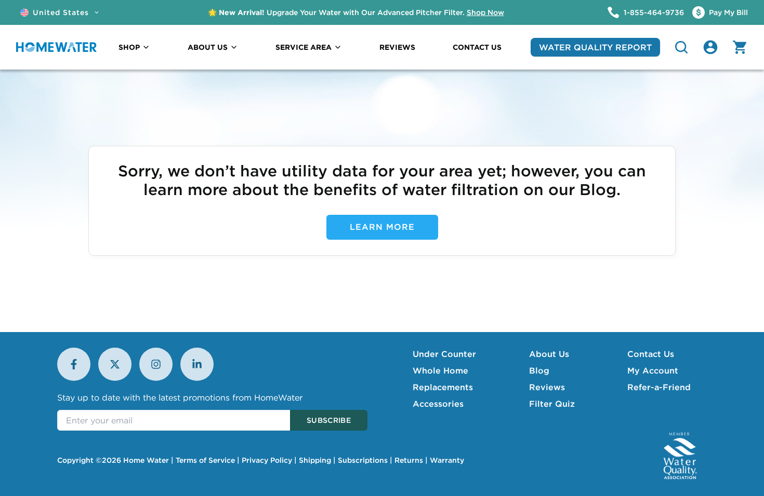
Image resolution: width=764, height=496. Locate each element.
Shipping (315, 460)
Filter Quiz (552, 403)
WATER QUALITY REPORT (595, 47)
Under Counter (444, 354)
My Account (652, 370)
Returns (408, 460)
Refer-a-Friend (659, 387)
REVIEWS (397, 47)
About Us (549, 354)
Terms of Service (205, 460)
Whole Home (440, 370)
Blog (539, 370)
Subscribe (329, 420)
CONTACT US (477, 47)
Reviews (547, 387)
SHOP (129, 47)
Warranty (447, 460)
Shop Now (485, 12)
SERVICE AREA (303, 47)
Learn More (382, 227)
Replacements (443, 387)
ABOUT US (208, 47)
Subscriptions (363, 460)
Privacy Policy (267, 460)
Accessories (438, 403)
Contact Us (650, 354)
